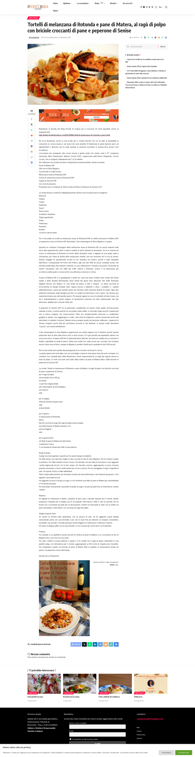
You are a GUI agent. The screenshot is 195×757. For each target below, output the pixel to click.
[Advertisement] (146, 115)
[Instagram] (146, 7)
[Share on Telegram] (151, 37)
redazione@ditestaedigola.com (150, 719)
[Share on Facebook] (141, 37)
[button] (156, 7)
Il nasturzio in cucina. (71, 697)
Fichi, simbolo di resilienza (109, 697)
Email (71, 731)
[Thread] (152, 7)
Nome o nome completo (77, 723)
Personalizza (166, 752)
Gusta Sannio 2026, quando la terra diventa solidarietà (147, 78)
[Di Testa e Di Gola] (38, 7)
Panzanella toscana (35, 697)
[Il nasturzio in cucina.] (79, 684)
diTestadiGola (34, 37)
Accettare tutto (184, 752)
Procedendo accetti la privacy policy (85, 739)
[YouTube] (143, 7)
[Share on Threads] (155, 37)
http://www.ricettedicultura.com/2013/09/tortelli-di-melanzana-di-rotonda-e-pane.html (74, 135)
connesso (41, 657)
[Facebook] (141, 7)
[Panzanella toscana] (44, 684)
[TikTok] (149, 7)
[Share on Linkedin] (95, 644)
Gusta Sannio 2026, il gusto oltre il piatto (142, 66)
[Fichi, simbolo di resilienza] (115, 684)
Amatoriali (33, 18)
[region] (97, 750)
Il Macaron (138, 697)
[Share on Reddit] (31, 135)
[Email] (158, 37)
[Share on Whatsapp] (148, 37)
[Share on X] (144, 37)
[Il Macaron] (150, 684)
